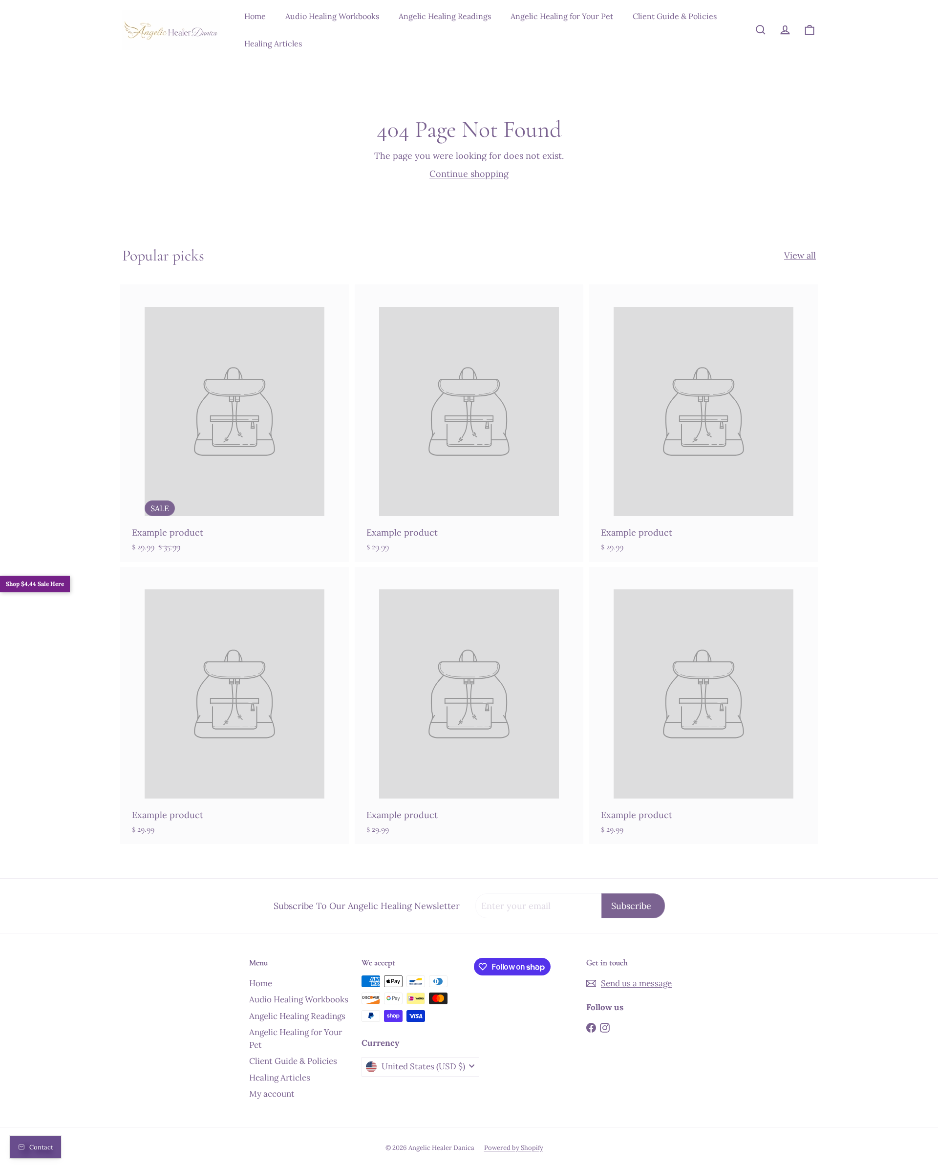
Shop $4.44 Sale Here (35, 583)
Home (255, 16)
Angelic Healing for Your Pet (562, 16)
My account (272, 1093)
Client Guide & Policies (675, 16)
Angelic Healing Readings (445, 16)
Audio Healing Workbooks (332, 16)
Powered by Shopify (513, 1148)
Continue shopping (469, 173)
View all (800, 255)
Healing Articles (273, 43)
